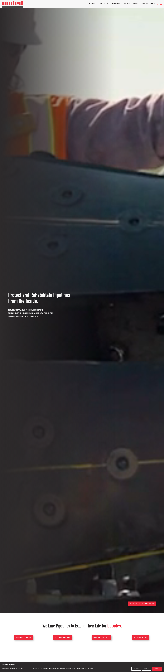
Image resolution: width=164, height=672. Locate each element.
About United (136, 4)
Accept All (157, 668)
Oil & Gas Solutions (62, 638)
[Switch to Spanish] (161, 4)
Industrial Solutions (101, 638)
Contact (152, 4)
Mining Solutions (140, 638)
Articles (127, 4)
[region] (82, 667)
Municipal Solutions (23, 638)
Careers (145, 4)
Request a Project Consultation (142, 604)
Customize (136, 668)
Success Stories (117, 4)
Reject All (146, 668)
